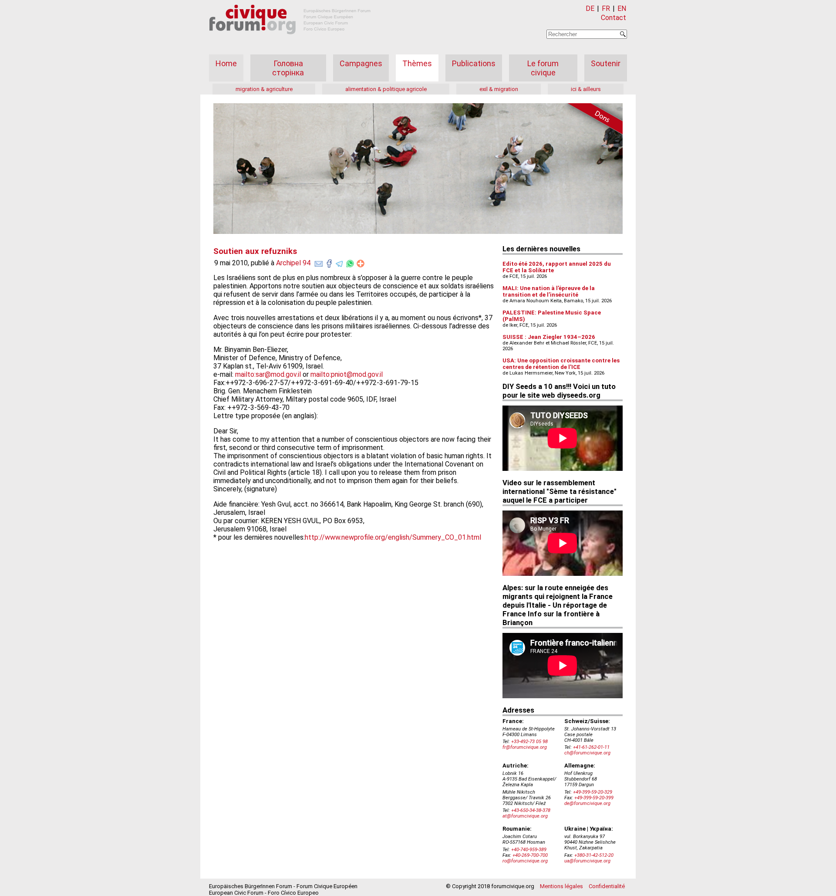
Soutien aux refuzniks (255, 251)
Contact (613, 18)
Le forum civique (543, 68)
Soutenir (605, 63)
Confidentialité (607, 886)
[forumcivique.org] (290, 41)
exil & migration (498, 89)
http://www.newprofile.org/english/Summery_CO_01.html (393, 537)
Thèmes (417, 63)
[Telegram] (339, 261)
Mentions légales (561, 886)
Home (226, 63)
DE (590, 8)
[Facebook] (329, 261)
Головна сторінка (288, 68)
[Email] (319, 261)
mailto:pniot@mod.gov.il (346, 374)
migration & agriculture (264, 89)
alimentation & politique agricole (386, 89)
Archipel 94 (293, 263)
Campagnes (361, 63)
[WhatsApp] (350, 261)
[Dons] (592, 120)
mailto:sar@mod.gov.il (268, 374)
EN (621, 8)
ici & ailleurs (586, 89)
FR (606, 8)
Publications (474, 63)
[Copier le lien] (360, 263)
